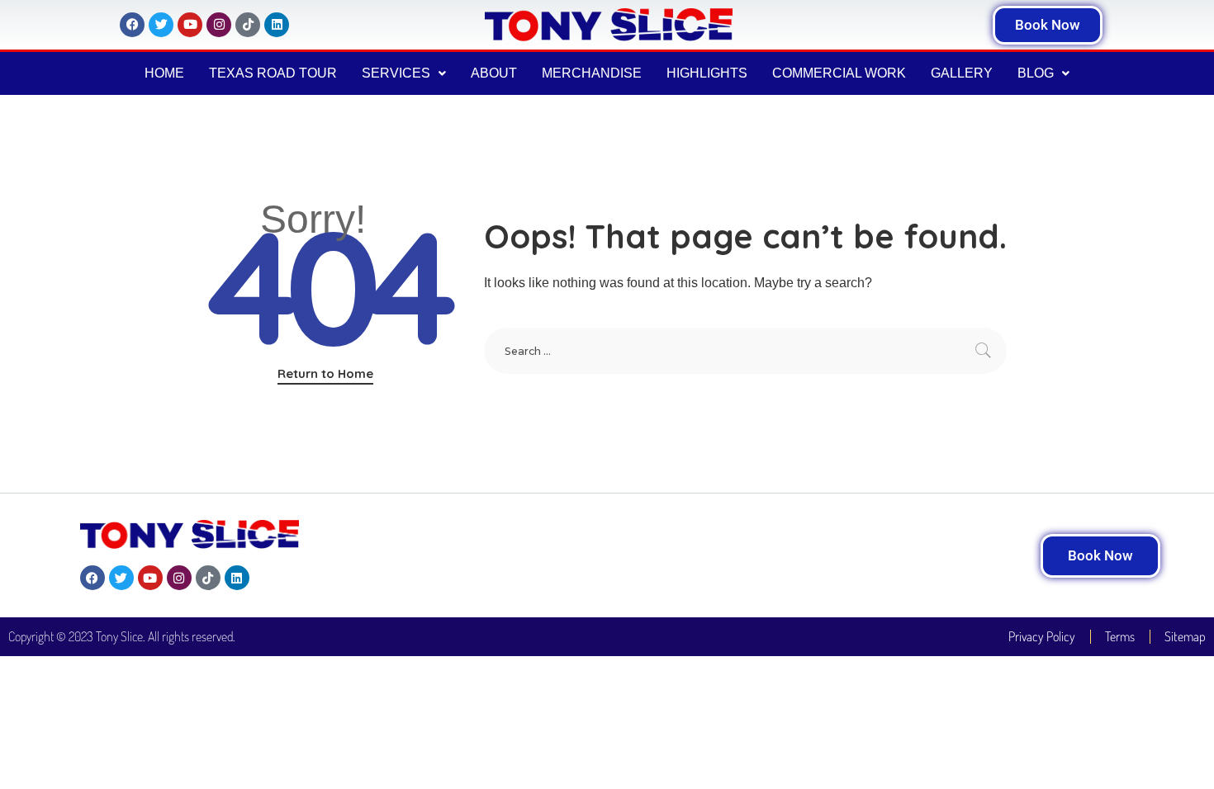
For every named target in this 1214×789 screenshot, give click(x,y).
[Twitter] (161, 24)
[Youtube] (190, 24)
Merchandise (592, 73)
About (494, 73)
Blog (1035, 73)
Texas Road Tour (273, 73)
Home (164, 73)
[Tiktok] (247, 24)
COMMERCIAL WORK (839, 73)
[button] (403, 73)
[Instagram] (218, 24)
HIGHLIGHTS (706, 73)
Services (396, 73)
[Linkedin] (276, 24)
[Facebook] (132, 24)
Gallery (962, 73)
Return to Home (325, 373)
